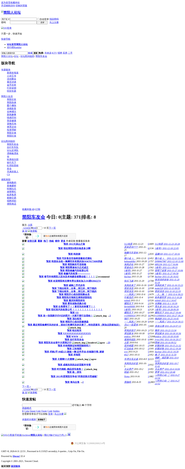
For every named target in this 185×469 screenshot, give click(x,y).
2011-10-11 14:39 (170, 351)
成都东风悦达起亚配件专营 (77, 364)
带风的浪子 (130, 330)
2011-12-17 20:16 (171, 254)
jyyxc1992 (159, 339)
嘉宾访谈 (11, 82)
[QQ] (4, 435)
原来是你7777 (131, 247)
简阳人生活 (7, 96)
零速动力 (128, 267)
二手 (70, 53)
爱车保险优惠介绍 (77, 303)
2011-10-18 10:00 (170, 336)
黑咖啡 (127, 382)
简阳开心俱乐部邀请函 (76, 321)
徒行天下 (11, 162)
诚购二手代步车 (77, 285)
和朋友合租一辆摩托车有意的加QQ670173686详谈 (76, 261)
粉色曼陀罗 (160, 297)
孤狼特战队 (130, 339)
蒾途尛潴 (159, 326)
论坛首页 (17, 44)
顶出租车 (77, 318)
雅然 (157, 330)
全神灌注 (11, 111)
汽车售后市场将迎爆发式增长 (77, 258)
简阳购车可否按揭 (77, 264)
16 (149, 315)
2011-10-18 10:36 (173, 333)
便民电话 (11, 204)
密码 (3, 22)
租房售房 (11, 195)
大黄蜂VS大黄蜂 (66, 359)
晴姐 (126, 372)
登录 (50, 414)
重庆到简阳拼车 (77, 300)
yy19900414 (129, 315)
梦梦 (157, 372)
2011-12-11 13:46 (175, 258)
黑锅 (157, 342)
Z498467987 (160, 261)
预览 (66, 244)
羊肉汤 (48, 53)
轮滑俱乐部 (12, 159)
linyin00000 (129, 306)
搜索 (30, 53)
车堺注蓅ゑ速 (131, 359)
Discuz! (16, 456)
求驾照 (76, 354)
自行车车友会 (77, 339)
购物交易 (11, 198)
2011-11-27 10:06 (175, 270)
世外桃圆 (128, 345)
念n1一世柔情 (131, 325)
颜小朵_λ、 (130, 258)
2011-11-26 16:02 (170, 276)
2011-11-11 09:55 (172, 288)
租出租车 (77, 330)
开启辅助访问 (8, 5)
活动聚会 (11, 79)
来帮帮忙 (11, 191)
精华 (57, 241)
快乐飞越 (128, 281)
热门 (46, 241)
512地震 (128, 244)
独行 (126, 318)
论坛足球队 (12, 150)
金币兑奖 (11, 85)
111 (77, 312)
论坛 (16, 56)
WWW (74, 336)
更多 (63, 241)
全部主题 (32, 241)
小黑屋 (10, 435)
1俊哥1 (158, 248)
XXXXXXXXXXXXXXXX (77, 333)
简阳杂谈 (11, 102)
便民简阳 (5, 179)
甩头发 (158, 306)
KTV (54, 53)
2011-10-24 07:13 (173, 326)
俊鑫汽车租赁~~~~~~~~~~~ (77, 273)
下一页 (52, 228)
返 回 (24, 231)
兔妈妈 (158, 318)
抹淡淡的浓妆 (162, 279)
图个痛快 (11, 105)
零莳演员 (128, 288)
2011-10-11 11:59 (168, 354)
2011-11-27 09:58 (170, 273)
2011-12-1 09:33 (169, 267)
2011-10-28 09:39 (170, 309)
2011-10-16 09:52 (168, 342)
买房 (65, 53)
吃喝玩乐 (11, 188)
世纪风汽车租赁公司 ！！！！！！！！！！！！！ (77, 309)
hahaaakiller (130, 261)
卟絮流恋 (128, 297)
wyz (126, 351)
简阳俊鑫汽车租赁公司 (76, 270)
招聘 (60, 53)
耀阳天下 (128, 303)
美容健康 (11, 120)
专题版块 (5, 69)
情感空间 (11, 117)
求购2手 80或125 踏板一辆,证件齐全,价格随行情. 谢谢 (77, 351)
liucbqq (127, 276)
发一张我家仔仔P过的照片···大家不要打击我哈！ (68, 315)
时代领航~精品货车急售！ (70, 369)
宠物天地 (11, 123)
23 (149, 342)
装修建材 (11, 185)
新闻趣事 (11, 114)
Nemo (127, 376)
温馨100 (159, 254)
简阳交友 (11, 99)
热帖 (51, 241)
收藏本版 (28, 209)
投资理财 (11, 130)
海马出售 (74, 382)
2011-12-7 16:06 (170, 264)
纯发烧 (76, 254)
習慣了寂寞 (160, 270)
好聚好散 (159, 345)
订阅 (38, 209)
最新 (40, 241)
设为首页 (5, 2)
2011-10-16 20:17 (173, 339)
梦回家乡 (128, 333)
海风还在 (128, 264)
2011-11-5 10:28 (174, 297)
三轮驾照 (77, 348)
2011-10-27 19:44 (173, 312)
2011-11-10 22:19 (173, 291)
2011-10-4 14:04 (172, 369)
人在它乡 (11, 76)
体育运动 (11, 127)
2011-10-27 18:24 (175, 315)
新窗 (24, 241)
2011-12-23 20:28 (171, 244)
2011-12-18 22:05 (170, 248)
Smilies (56, 411)
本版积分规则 (29, 419)
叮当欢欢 (128, 348)
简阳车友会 (41, 56)
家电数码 (11, 182)
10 (35, 228)
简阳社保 (11, 136)
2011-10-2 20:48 (167, 372)
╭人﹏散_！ (161, 294)
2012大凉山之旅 (77, 244)
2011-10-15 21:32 (173, 345)
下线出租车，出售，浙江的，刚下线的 (77, 288)
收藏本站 (15, 2)
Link (38, 411)
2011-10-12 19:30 (173, 348)
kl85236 (158, 264)
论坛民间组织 (27, 56)
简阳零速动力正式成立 (76, 267)
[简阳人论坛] (11, 12)
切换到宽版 (21, 5)
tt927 (126, 354)
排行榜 (14, 47)
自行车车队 (12, 147)
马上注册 (54, 22)
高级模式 (26, 408)
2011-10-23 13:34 (168, 330)
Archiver (26, 435)
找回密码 (54, 19)
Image (33, 411)
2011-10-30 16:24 (170, 306)
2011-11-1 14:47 (168, 300)
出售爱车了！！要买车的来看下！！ (76, 306)
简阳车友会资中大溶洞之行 (58, 342)
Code (49, 411)
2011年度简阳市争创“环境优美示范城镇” (77, 376)
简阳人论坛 (7, 56)
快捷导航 (5, 39)
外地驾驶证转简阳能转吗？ (77, 345)
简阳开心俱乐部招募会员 (77, 294)
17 (149, 336)
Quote (44, 411)
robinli (127, 300)
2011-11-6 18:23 (175, 294)
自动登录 (44, 19)
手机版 (18, 435)
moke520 (159, 288)
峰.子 (157, 354)
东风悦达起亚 (131, 363)
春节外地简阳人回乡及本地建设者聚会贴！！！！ (69, 276)
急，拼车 (77, 372)
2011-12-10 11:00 (175, 261)
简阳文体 (11, 133)
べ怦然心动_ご (162, 375)
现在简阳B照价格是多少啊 (76, 248)
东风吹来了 (130, 285)
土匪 (30, 225)
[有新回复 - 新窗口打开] (23, 244)
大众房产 (128, 369)
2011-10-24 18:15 (175, 321)
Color (26, 411)
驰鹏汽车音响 (131, 252)
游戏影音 (11, 108)
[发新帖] (32, 231)
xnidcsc (127, 336)
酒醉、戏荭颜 (162, 358)
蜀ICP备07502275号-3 (55, 435)
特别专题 (11, 91)
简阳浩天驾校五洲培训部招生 (77, 297)
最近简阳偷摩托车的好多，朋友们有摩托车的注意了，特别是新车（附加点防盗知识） (77, 325)
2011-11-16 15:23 (175, 285)
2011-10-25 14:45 (170, 318)
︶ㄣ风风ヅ (130, 294)
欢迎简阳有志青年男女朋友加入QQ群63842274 (77, 281)
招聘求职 (11, 201)
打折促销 (11, 88)
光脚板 (158, 303)
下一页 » (26, 386)
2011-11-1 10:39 (169, 303)
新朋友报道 (12, 73)
